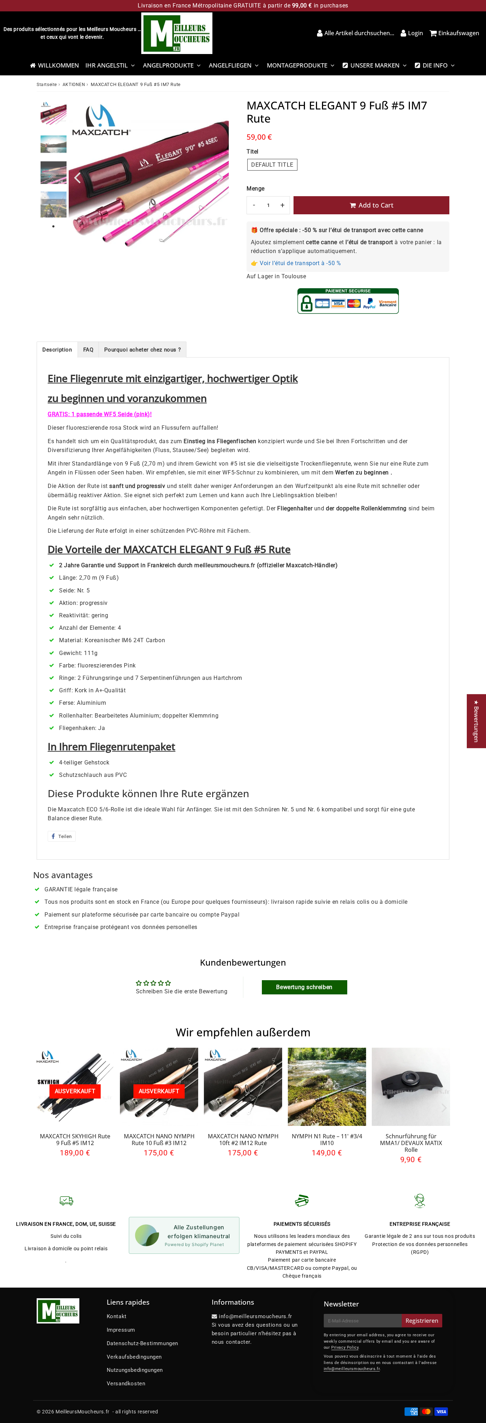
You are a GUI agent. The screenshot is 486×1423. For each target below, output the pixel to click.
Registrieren (422, 1321)
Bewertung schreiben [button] (304, 987)
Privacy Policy (344, 1347)
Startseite (47, 84)
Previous (77, 177)
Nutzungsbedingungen (135, 1370)
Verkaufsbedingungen (134, 1357)
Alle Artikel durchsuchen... (359, 33)
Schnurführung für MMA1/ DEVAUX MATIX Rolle (411, 1143)
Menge (256, 188)
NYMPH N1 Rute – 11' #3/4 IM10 (327, 1139)
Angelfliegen (230, 65)
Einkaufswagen (458, 33)
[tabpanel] (53, 114)
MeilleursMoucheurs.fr (83, 1411)
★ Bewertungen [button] (476, 721)
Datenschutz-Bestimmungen (142, 1343)
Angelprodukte (168, 65)
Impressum (121, 1330)
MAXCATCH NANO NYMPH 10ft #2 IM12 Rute (243, 1139)
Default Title (272, 164)
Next (220, 177)
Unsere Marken (375, 65)
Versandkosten (126, 1383)
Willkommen (58, 65)
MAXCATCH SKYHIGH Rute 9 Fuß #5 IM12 (75, 1139)
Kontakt (117, 1316)
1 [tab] (53, 226)
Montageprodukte (297, 65)
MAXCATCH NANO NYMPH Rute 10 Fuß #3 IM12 (159, 1139)
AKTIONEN (74, 84)
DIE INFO (435, 65)
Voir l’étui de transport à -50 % (300, 263)
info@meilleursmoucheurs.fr (352, 1368)
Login (415, 33)
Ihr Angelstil (106, 65)
